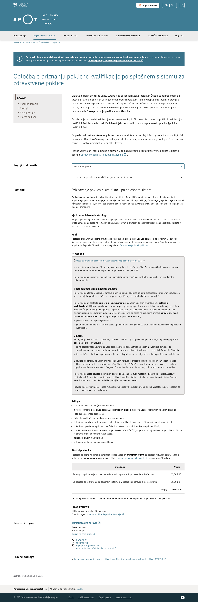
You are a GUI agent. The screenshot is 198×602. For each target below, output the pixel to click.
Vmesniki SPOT (71, 35)
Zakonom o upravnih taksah (133, 458)
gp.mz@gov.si (82, 543)
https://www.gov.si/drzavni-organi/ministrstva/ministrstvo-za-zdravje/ (101, 547)
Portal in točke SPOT (97, 35)
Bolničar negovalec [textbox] (83, 166)
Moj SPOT (180, 35)
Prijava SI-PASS (149, 5)
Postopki (24, 108)
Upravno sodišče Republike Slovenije (105, 514)
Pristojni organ (27, 112)
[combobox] (128, 166)
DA (78, 589)
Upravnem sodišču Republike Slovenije (103, 154)
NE (81, 589)
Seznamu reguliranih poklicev (134, 245)
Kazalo (71, 597)
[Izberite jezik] (167, 5)
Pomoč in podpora (158, 35)
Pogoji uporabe (105, 597)
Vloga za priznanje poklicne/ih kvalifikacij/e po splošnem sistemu (108, 260)
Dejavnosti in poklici (44, 35)
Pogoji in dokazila (29, 103)
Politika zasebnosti (86, 597)
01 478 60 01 (81, 540)
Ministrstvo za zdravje (86, 523)
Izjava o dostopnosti (124, 597)
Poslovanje (19, 35)
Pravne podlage (28, 116)
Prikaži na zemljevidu (83, 534)
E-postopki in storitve (128, 35)
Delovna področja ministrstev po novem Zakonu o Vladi (115, 60)
